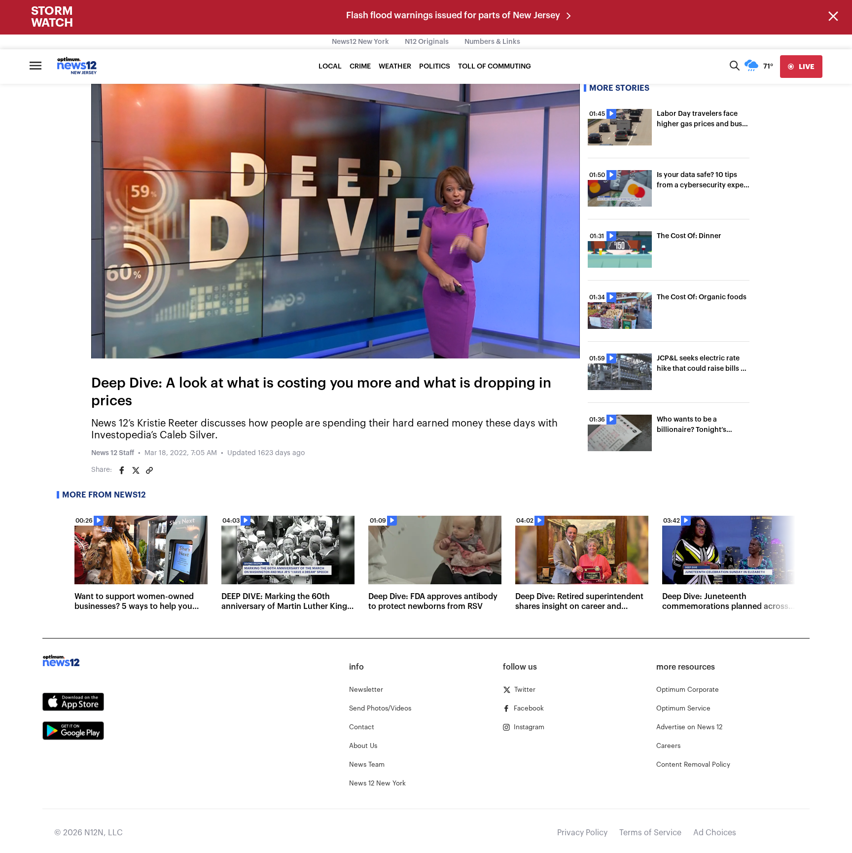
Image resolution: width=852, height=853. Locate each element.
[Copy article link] (149, 470)
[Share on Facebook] (122, 470)
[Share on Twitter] (136, 470)
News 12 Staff (112, 453)
